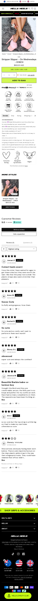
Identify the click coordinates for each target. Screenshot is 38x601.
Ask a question (19, 234)
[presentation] (19, 34)
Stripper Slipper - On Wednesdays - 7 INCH (10, 199)
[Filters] (4, 249)
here (26, 166)
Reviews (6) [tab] (10, 242)
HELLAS (5, 523)
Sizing (19, 116)
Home (4, 54)
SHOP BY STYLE (27, 14)
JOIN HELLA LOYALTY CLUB (19, 4)
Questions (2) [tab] (27, 242)
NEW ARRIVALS (7, 14)
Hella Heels (5, 542)
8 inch (9, 54)
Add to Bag (10, 207)
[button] (3, 8)
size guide (31, 75)
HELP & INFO (7, 518)
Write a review (19, 230)
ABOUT (4, 529)
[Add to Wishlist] (34, 19)
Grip (12, 116)
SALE (17, 14)
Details (5, 116)
